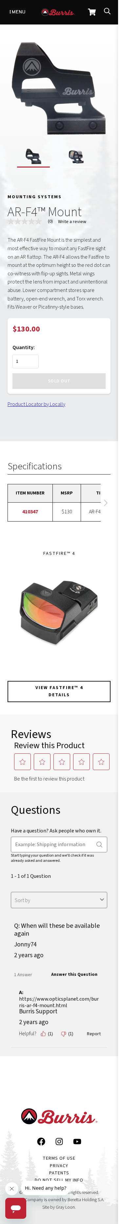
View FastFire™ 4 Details (59, 691)
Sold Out (59, 381)
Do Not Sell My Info (59, 1180)
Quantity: (23, 347)
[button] (33, 158)
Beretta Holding (82, 1200)
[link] (33, 221)
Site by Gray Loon (58, 1207)
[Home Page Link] (59, 1118)
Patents (59, 1173)
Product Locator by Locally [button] (36, 404)
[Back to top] (107, 1143)
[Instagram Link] (59, 1143)
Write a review (72, 221)
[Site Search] (107, 12)
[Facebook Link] (41, 1143)
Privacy (59, 1166)
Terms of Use (59, 1158)
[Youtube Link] (77, 1143)
